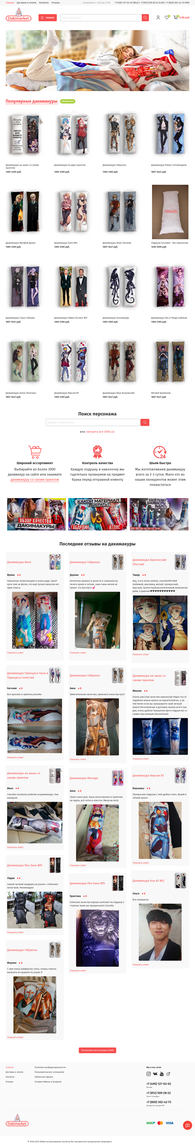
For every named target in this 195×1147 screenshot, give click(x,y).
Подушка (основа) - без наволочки (169, 242)
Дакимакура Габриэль (114, 165)
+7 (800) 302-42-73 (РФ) (177, 2)
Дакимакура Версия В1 (66, 393)
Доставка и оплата (26, 2)
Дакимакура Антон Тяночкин (21, 393)
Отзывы (55, 2)
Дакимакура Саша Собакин (20, 317)
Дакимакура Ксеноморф (116, 317)
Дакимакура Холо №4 (66, 242)
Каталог (50, 17)
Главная (10, 2)
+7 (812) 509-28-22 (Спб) (152, 2)
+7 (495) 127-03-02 (158, 1084)
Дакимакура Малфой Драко (20, 242)
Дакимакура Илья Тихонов (117, 242)
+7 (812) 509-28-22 (158, 1093)
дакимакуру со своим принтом (35, 480)
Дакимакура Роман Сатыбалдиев (169, 165)
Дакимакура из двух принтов (70, 165)
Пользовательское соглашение (49, 1072)
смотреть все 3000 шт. (100, 431)
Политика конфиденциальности (50, 1067)
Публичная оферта (44, 1077)
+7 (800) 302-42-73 (158, 1102)
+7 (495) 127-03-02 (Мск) (126, 2)
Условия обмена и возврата (48, 1082)
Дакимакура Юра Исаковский (118, 393)
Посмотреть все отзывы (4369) (97, 1050)
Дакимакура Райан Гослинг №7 (70, 317)
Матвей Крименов (161, 393)
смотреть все (68, 101)
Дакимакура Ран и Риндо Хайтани (169, 317)
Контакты (44, 2)
